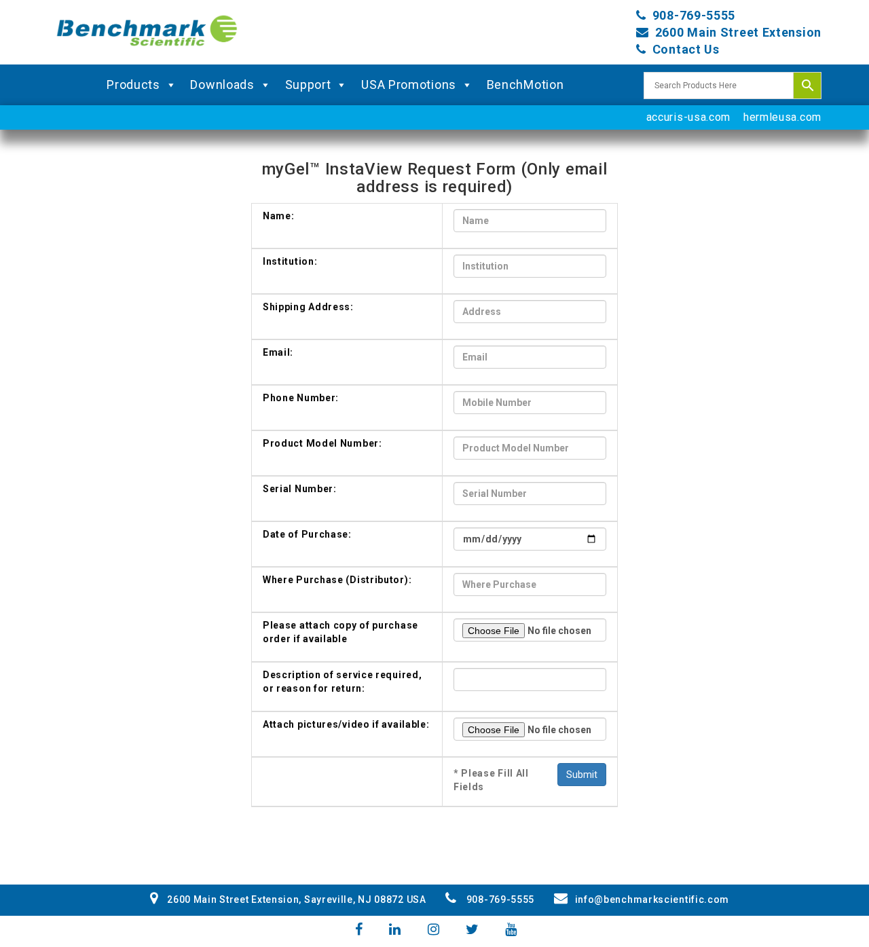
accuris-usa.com (688, 117)
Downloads (222, 84)
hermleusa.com (782, 117)
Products (133, 84)
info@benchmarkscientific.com (652, 899)
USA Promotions (408, 84)
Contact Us (686, 49)
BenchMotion (525, 84)
